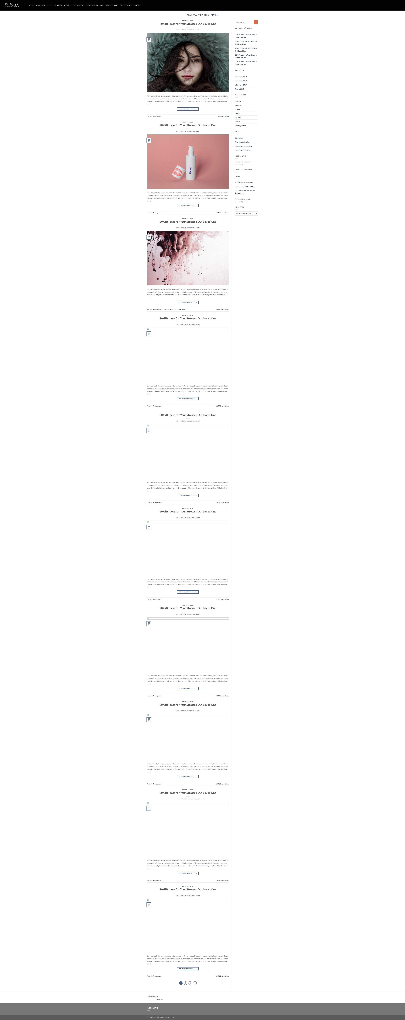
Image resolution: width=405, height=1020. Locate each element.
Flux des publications (242, 142)
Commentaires (223, 116)
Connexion (239, 138)
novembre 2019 (241, 81)
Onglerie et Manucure (94, 5)
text (254, 190)
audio (237, 182)
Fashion (238, 101)
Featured (238, 105)
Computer (170, 309)
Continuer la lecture (188, 109)
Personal (238, 117)
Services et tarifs (111, 5)
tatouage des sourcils (240, 190)
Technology (181, 309)
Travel (237, 122)
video (243, 193)
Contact (137, 5)
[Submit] (256, 22)
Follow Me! (160, 999)
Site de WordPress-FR (243, 150)
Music (237, 113)
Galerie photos (126, 5)
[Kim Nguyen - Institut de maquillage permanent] (12, 5)
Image (237, 109)
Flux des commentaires (243, 146)
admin (214, 15)
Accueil (32, 5)
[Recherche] (26, 5)
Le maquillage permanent (74, 5)
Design (176, 309)
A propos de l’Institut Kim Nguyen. (49, 5)
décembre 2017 (241, 85)
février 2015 (239, 89)
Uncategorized (187, 20)
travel (238, 193)
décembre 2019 (241, 77)
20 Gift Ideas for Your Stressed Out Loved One (188, 23)
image (248, 186)
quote (254, 187)
